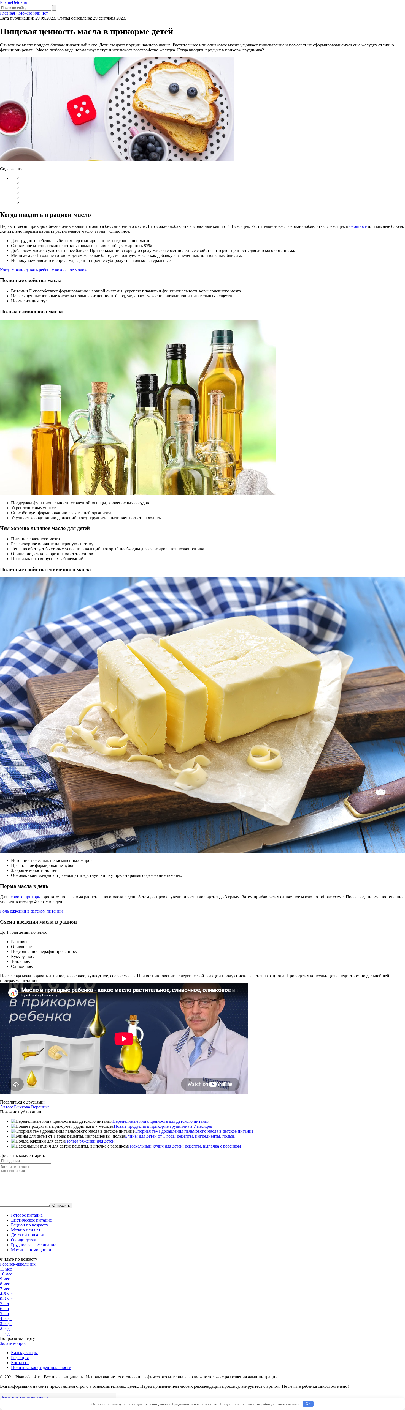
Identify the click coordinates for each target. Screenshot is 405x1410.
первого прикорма (25, 896)
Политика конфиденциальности (41, 1367)
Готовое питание (27, 1215)
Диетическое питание (31, 1220)
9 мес (5, 1279)
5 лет (4, 1313)
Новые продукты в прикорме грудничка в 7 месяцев (163, 1126)
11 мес (6, 1269)
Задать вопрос (13, 1343)
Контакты (20, 1362)
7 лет (4, 1303)
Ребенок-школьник (18, 1264)
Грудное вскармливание (33, 1244)
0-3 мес (6, 1298)
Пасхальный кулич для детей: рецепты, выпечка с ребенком (184, 1146)
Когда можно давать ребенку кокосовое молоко (44, 269)
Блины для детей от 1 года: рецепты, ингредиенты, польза (180, 1136)
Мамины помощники (31, 1249)
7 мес (5, 1288)
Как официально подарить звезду (25, 1397)
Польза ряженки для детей (90, 1141)
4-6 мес (6, 1293)
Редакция (20, 1357)
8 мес (5, 1284)
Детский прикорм (27, 1235)
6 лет (4, 1308)
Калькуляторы (24, 1352)
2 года (6, 1328)
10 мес (6, 1274)
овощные (358, 226)
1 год (5, 1333)
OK (308, 1404)
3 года (6, 1323)
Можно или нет (25, 1230)
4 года (6, 1318)
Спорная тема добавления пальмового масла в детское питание (193, 1131)
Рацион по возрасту (29, 1225)
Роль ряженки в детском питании (31, 911)
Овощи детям (23, 1239)
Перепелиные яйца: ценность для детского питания (160, 1121)
